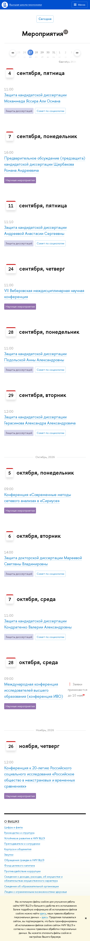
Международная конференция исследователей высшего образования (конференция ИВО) (33, 690)
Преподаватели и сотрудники (22, 843)
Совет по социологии (50, 111)
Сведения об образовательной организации (31, 886)
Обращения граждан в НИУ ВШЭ (24, 860)
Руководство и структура (19, 833)
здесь (43, 913)
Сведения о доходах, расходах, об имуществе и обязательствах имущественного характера (33, 879)
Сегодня (45, 19)
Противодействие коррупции (22, 871)
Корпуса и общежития (17, 849)
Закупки (8, 854)
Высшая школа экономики (25, 5)
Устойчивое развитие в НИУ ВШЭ (24, 838)
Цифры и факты (13, 827)
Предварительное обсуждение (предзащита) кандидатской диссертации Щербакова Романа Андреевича (44, 164)
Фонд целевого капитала (19, 865)
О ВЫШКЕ (11, 821)
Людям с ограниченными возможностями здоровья (35, 892)
